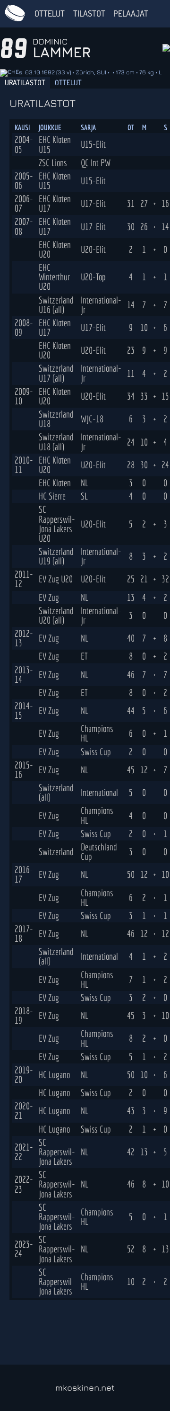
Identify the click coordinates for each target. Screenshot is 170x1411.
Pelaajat (130, 13)
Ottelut (49, 13)
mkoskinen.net (85, 1388)
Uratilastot (25, 82)
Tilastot (89, 13)
